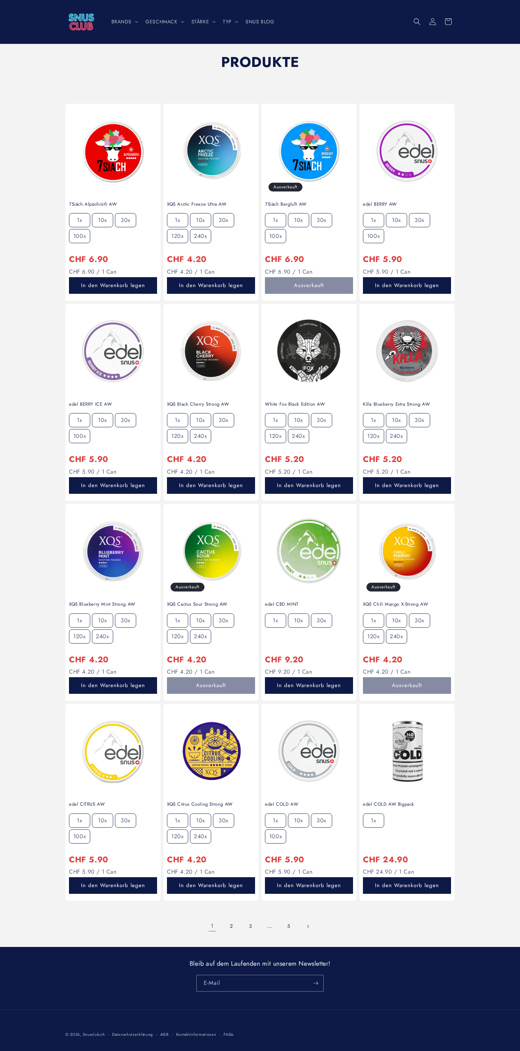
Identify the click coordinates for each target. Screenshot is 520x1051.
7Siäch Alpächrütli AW (93, 204)
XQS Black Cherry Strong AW (198, 404)
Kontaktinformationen (196, 1034)
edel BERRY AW (380, 204)
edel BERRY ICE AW (90, 404)
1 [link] (212, 926)
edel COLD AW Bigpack (388, 804)
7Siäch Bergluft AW (286, 204)
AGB (164, 1034)
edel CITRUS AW (87, 804)
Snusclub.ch (94, 1034)
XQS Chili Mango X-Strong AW (395, 604)
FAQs (228, 1034)
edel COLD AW (281, 804)
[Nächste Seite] (308, 926)
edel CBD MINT (282, 604)
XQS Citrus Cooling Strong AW (200, 804)
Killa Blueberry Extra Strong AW (396, 404)
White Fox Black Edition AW (295, 404)
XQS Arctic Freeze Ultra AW (197, 204)
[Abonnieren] (315, 983)
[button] (124, 21)
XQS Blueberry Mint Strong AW (102, 604)
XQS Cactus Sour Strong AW (197, 604)
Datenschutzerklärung (132, 1034)
